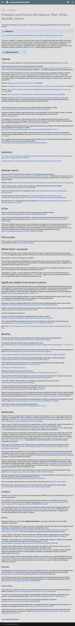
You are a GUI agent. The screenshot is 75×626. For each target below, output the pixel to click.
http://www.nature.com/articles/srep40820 (33, 123)
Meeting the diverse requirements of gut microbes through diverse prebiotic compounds (37, 98)
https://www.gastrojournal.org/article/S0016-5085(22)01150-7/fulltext (29, 472)
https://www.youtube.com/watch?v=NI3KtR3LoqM (18, 188)
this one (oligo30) (36, 274)
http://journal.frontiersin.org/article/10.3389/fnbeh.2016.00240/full (48, 396)
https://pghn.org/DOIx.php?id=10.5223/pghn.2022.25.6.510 (37, 509)
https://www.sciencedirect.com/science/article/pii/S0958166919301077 (25, 176)
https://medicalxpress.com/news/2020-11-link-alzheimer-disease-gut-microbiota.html (36, 612)
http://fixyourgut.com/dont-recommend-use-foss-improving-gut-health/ (26, 487)
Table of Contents (11, 52)
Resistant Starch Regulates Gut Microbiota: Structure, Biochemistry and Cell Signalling (43, 183)
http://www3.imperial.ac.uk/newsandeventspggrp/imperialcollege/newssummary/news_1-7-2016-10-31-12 (37, 345)
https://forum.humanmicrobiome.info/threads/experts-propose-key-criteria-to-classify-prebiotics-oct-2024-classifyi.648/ (36, 69)
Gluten (10, 495)
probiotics (30, 47)
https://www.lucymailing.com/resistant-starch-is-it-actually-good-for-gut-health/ (36, 201)
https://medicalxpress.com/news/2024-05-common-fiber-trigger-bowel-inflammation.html (32, 428)
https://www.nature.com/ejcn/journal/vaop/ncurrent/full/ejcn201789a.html (27, 318)
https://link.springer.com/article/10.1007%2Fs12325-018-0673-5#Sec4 (25, 109)
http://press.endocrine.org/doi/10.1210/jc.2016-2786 (19, 310)
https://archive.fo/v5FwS (9, 116)
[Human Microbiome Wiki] (7, 2)
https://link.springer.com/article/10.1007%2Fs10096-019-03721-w (38, 75)
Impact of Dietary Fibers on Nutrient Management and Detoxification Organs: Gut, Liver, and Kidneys (35, 90)
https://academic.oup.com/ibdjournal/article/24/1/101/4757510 (22, 478)
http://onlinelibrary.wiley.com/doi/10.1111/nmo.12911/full (21, 364)
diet (22, 47)
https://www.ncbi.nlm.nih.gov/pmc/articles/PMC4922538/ (20, 601)
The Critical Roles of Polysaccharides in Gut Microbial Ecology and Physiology (33, 94)
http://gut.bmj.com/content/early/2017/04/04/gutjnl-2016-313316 (23, 406)
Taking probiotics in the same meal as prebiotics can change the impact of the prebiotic (31, 161)
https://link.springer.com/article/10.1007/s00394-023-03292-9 (36, 454)
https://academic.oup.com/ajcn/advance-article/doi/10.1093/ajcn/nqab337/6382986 (29, 543)
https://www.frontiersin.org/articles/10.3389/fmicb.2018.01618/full (24, 143)
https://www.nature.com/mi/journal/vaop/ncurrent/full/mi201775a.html (26, 340)
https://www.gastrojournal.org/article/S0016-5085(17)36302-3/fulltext (42, 536)
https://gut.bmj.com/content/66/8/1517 (55, 502)
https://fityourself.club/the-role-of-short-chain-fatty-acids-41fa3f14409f (34, 220)
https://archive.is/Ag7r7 (58, 482)
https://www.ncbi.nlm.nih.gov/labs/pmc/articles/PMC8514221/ (27, 558)
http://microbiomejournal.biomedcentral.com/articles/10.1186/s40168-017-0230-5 (29, 373)
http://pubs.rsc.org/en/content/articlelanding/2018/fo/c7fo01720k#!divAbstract (28, 574)
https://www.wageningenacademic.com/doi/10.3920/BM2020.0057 (23, 214)
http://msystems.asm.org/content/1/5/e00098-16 (17, 300)
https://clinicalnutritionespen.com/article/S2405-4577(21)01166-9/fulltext (26, 550)
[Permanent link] (25, 19)
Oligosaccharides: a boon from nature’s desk (22, 83)
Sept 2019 (64, 63)
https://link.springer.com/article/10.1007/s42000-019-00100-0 (22, 231)
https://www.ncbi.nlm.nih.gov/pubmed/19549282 (18, 383)
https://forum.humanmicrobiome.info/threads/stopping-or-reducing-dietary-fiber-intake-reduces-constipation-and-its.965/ (35, 447)
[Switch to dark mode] (68, 2)
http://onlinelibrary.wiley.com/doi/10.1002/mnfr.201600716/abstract (28, 351)
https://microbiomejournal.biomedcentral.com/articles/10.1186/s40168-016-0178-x (29, 305)
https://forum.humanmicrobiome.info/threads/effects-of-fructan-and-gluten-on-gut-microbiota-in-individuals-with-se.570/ (35, 530)
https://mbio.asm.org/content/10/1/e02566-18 (22, 293)
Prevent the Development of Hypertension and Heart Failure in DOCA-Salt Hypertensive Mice (33, 355)
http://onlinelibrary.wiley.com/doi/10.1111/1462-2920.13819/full (32, 323)
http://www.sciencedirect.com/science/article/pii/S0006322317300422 (35, 401)
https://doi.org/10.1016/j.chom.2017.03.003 (39, 606)
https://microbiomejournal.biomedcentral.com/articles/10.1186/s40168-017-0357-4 (29, 129)
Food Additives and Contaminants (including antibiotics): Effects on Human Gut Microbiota (38, 86)
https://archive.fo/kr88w (25, 243)
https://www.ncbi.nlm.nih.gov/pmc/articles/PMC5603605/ (20, 581)
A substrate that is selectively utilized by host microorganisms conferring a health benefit (33, 35)
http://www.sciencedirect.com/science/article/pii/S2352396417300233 (25, 360)
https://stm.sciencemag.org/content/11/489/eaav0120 (47, 596)
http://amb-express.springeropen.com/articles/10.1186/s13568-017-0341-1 (23, 388)
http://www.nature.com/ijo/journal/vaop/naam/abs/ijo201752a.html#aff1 (26, 378)
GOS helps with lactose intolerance (13, 368)
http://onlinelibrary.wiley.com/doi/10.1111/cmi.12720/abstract (35, 591)
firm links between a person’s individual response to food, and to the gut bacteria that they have (36, 327)
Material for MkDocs (12, 624)
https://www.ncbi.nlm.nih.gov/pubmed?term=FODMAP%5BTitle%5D (24, 504)
